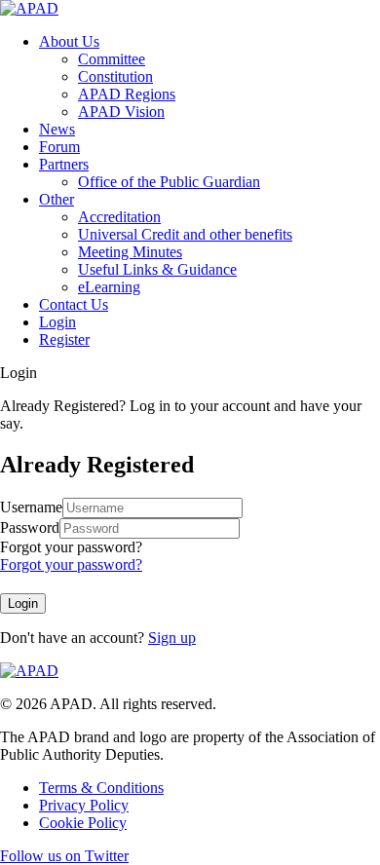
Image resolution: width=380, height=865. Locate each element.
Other (56, 199)
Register (64, 339)
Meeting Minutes (130, 252)
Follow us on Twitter (64, 855)
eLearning (109, 287)
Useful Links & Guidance (157, 269)
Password (29, 527)
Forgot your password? (71, 547)
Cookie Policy (83, 822)
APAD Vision (121, 111)
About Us (69, 41)
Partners (64, 164)
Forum (59, 146)
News (57, 129)
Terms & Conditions (101, 787)
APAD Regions (126, 94)
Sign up (172, 637)
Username (31, 507)
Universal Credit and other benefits (185, 234)
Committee (111, 59)
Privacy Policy (84, 805)
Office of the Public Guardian (169, 181)
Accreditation (119, 216)
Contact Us (73, 304)
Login (57, 322)
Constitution (115, 76)
